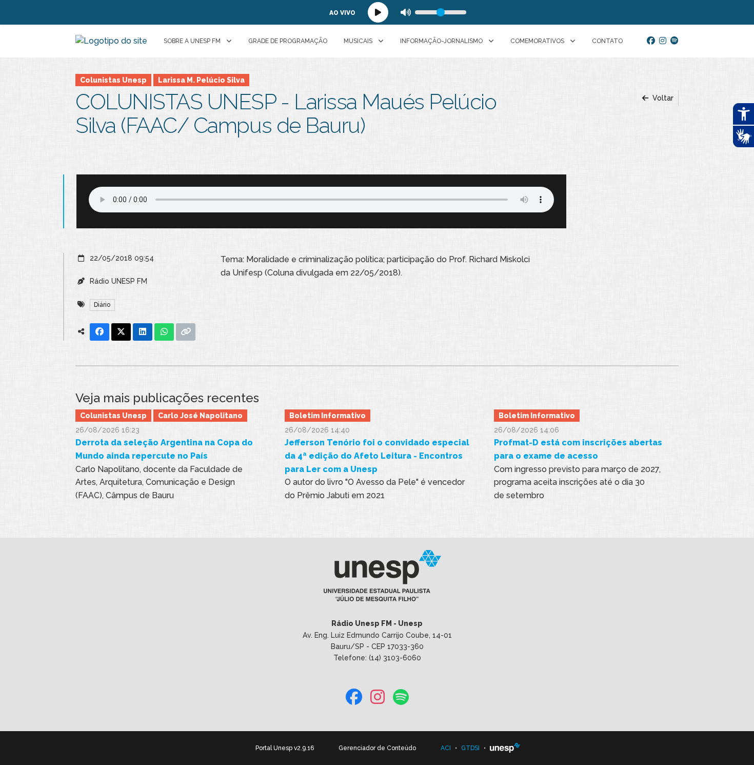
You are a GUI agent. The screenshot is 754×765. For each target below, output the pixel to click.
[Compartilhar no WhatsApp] (164, 332)
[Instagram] (662, 41)
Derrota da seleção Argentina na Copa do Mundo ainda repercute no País (164, 449)
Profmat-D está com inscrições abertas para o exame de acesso (578, 449)
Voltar (661, 98)
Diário (102, 304)
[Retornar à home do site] (111, 41)
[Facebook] (651, 41)
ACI (446, 748)
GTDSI (470, 748)
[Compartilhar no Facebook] (99, 332)
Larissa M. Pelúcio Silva (201, 80)
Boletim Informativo (327, 415)
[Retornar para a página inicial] (377, 579)
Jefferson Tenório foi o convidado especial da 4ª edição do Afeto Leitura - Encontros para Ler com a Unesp (377, 456)
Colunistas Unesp (113, 80)
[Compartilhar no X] (121, 332)
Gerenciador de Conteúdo (377, 748)
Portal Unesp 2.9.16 (284, 748)
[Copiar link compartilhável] (185, 332)
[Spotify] (674, 41)
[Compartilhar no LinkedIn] (142, 332)
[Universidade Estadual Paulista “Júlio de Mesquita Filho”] (505, 748)
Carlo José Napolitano (200, 415)
